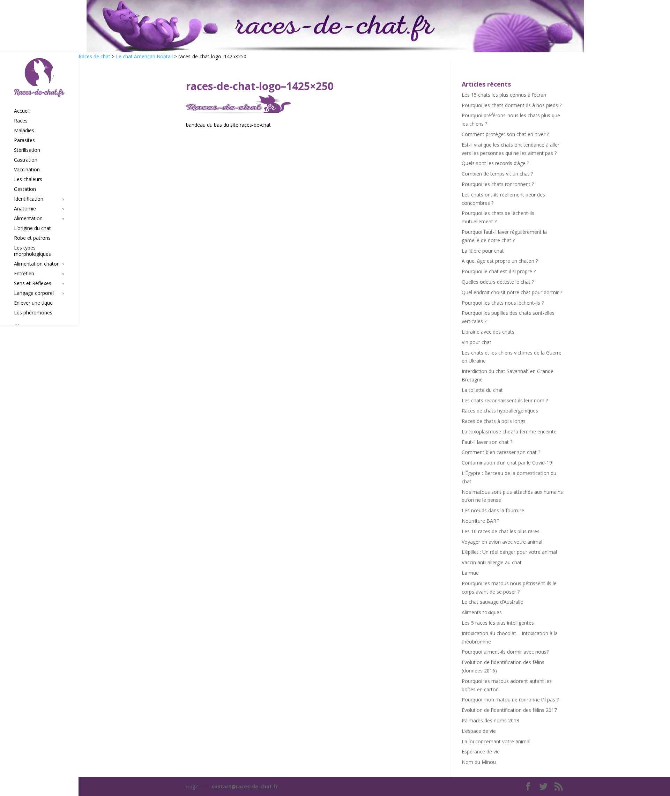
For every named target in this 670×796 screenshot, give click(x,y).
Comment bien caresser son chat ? (501, 452)
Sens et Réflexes (32, 283)
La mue (470, 573)
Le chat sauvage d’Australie (492, 601)
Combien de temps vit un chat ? (497, 173)
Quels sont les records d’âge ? (495, 163)
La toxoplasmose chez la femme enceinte (509, 431)
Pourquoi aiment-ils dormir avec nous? (505, 651)
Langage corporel (34, 293)
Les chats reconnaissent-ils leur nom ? (505, 400)
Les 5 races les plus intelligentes (498, 622)
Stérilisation (27, 150)
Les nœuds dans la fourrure (493, 510)
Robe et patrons (32, 238)
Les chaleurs (28, 179)
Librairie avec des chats (488, 331)
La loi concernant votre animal (496, 741)
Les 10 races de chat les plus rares (500, 531)
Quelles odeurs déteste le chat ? (498, 281)
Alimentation (28, 218)
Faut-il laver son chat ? (487, 442)
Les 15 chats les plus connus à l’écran (504, 94)
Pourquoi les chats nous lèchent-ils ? (503, 302)
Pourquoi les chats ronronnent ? (498, 184)
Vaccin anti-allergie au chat (492, 562)
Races (21, 121)
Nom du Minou (479, 762)
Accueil (22, 111)
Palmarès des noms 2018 (490, 720)
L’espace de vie (479, 731)
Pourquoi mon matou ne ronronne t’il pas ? (510, 699)
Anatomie (25, 209)
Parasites (24, 140)
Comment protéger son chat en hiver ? (505, 134)
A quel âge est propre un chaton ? (500, 261)
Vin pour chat (476, 342)
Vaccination (27, 169)
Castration (25, 160)
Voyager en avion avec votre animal (502, 541)
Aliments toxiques (482, 612)
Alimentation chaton (37, 264)
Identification (28, 199)
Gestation (25, 189)
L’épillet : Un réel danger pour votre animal (509, 552)
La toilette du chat (482, 390)
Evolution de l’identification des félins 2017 (509, 710)
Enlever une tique (33, 303)
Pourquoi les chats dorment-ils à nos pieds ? (511, 105)
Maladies (24, 130)
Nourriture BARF (480, 521)
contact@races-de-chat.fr (244, 786)
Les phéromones (33, 313)
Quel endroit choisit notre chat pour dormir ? (512, 292)
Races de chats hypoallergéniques (500, 410)
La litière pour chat (483, 250)
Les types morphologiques (32, 251)
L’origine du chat (32, 228)
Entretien (24, 273)
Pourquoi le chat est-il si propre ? (499, 271)
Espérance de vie (481, 751)
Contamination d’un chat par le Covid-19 (507, 462)
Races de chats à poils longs (494, 421)
